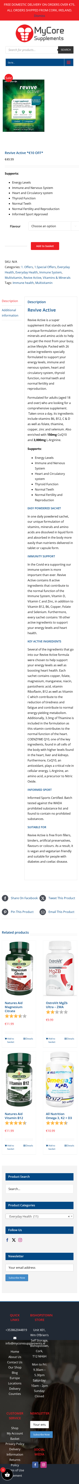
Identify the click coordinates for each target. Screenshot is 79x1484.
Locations (14, 1383)
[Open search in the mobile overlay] (39, 50)
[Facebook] (7, 1240)
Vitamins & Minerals (57, 278)
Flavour (15, 226)
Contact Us (14, 1362)
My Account (15, 1433)
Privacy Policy (15, 1444)
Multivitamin (13, 278)
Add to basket (45, 246)
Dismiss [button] (39, 16)
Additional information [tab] (10, 312)
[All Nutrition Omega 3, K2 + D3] (60, 1079)
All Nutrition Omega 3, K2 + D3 (59, 1116)
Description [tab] (10, 301)
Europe (15, 1378)
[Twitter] (14, 1240)
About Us (14, 1357)
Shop (14, 1428)
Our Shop (14, 1367)
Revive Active (32, 278)
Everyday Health (26, 272)
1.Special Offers (45, 267)
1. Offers (27, 267)
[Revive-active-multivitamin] (39, 106)
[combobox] (39, 1216)
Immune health (23, 283)
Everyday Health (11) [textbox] (38, 1216)
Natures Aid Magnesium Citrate (14, 1007)
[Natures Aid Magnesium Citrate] (19, 968)
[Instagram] (20, 1240)
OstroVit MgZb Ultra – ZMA (57, 1005)
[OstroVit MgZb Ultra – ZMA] (60, 968)
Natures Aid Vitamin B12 (14, 1116)
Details (29, 1038)
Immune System (50, 272)
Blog (15, 1373)
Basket (14, 1439)
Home (15, 1352)
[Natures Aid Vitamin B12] (19, 1079)
